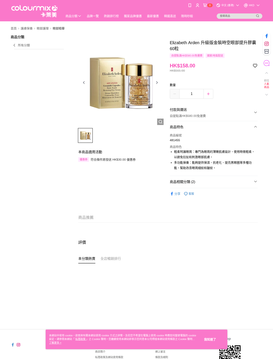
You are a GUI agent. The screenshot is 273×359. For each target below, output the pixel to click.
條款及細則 (161, 357)
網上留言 (160, 351)
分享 (177, 193)
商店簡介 (100, 351)
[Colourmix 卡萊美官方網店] (34, 11)
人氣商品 (266, 86)
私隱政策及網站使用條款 (109, 357)
